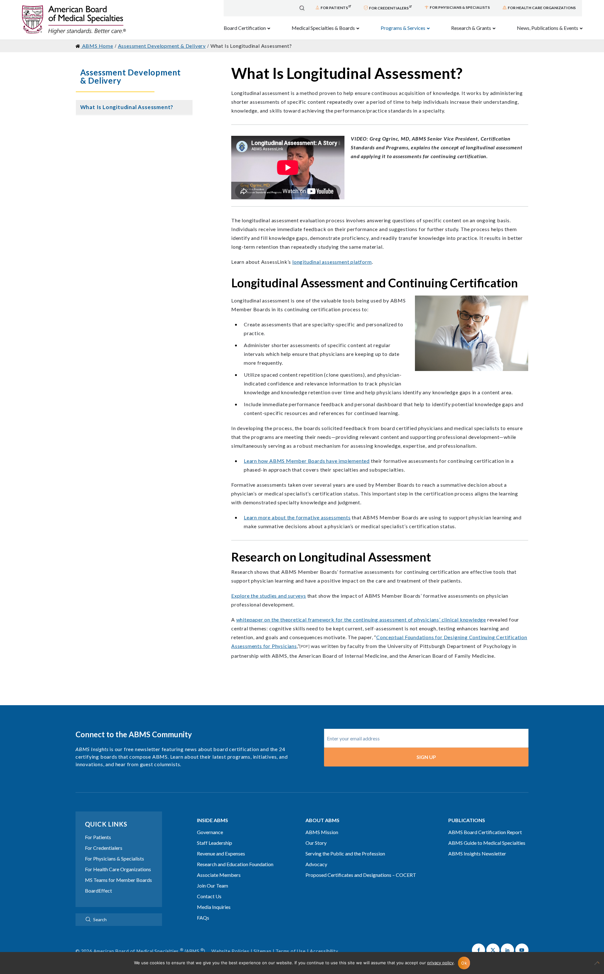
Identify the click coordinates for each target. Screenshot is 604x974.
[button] (478, 950)
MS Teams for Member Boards (118, 880)
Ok (464, 963)
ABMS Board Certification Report (485, 832)
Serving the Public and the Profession (345, 853)
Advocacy (316, 864)
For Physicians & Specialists (114, 858)
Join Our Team (212, 885)
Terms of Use (291, 951)
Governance (210, 832)
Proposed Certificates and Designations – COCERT (360, 875)
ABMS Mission (321, 832)
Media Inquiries (214, 907)
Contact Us (209, 896)
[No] (596, 966)
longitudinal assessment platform (332, 262)
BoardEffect (98, 891)
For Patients (98, 837)
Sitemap (262, 951)
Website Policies (230, 951)
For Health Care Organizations (118, 869)
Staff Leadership (214, 843)
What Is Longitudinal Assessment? (127, 107)
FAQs (203, 918)
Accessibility (324, 951)
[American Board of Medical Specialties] (74, 20)
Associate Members (219, 875)
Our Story (316, 843)
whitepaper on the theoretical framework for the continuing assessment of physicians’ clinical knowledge (361, 620)
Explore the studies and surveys (268, 596)
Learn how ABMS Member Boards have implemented (307, 461)
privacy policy (440, 962)
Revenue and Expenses (221, 853)
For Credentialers (103, 848)
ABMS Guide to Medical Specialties (486, 843)
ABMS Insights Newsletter (477, 853)
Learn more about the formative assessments (297, 517)
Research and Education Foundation (235, 864)
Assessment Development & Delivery (130, 76)
